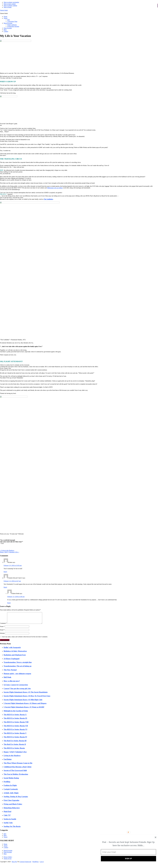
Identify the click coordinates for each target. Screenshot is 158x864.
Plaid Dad (7, 811)
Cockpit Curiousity (11, 789)
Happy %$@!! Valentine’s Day (15, 752)
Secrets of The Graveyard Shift (15, 770)
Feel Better (8, 759)
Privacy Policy (8, 857)
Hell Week (7, 677)
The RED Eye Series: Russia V (15, 733)
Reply (5, 571)
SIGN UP (128, 858)
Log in (42, 861)
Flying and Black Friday (13, 804)
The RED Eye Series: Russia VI (15, 729)
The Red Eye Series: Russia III (15, 741)
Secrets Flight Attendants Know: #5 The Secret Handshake (26, 692)
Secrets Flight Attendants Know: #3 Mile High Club (23, 700)
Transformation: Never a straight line (18, 662)
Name (2, 626)
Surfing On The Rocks (12, 826)
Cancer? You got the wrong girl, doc (17, 688)
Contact (6, 847)
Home (5, 844)
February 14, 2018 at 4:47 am (12, 581)
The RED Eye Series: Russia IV (15, 737)
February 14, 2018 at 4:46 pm (16, 596)
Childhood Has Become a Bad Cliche (17, 767)
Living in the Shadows (12, 755)
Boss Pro (14, 861)
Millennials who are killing (55, 188)
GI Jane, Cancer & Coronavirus (16, 685)
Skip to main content (10, 4)
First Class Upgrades (11, 800)
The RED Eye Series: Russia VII (16, 726)
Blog (5, 835)
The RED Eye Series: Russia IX (15, 718)
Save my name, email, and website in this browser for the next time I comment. (25, 636)
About (5, 846)
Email (2, 630)
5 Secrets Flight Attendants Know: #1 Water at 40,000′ (24, 707)
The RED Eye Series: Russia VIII (16, 722)
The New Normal (10, 670)
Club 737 (7, 815)
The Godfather (48, 199)
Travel (5, 837)
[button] (128, 843)
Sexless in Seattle (10, 819)
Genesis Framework (25, 861)
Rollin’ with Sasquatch (12, 647)
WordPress (35, 861)
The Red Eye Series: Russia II (15, 744)
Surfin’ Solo (8, 823)
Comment (3, 623)
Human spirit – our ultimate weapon (17, 673)
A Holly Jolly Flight (11, 793)
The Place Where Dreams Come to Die (18, 763)
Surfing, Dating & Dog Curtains (16, 797)
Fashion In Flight (10, 785)
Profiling (7, 782)
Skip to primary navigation (11, 2)
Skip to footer (8, 7)
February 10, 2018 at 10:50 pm (13, 565)
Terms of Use (7, 858)
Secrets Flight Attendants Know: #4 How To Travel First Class (27, 696)
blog (5, 834)
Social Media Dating (11, 778)
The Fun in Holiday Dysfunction (16, 774)
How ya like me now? (12, 681)
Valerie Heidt (4, 10)
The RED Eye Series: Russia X (15, 715)
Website (2, 633)
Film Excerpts (8, 852)
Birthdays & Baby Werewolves (15, 651)
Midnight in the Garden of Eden (16, 711)
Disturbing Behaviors (12, 808)
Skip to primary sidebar (10, 5)
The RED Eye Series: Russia (14, 748)
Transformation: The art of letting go (17, 666)
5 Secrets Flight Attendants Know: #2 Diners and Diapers (25, 703)
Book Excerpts (8, 850)
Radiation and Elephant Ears (15, 655)
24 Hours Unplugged (11, 659)
